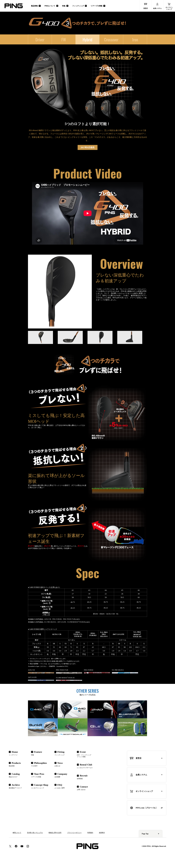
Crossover (111, 39)
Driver (39, 39)
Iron (135, 39)
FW (63, 39)
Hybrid (87, 39)
